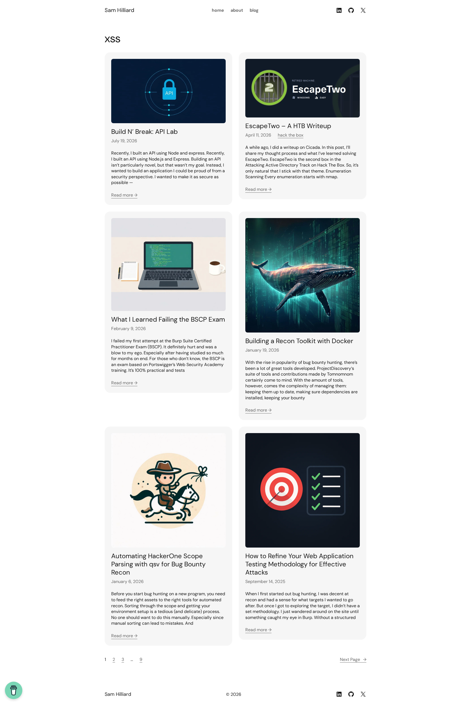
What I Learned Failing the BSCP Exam (168, 319)
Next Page (353, 659)
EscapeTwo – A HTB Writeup (288, 126)
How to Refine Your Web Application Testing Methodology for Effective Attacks (299, 564)
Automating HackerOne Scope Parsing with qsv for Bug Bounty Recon (158, 564)
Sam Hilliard (119, 10)
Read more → (124, 195)
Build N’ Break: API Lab (144, 132)
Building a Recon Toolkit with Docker (299, 341)
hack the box (290, 135)
